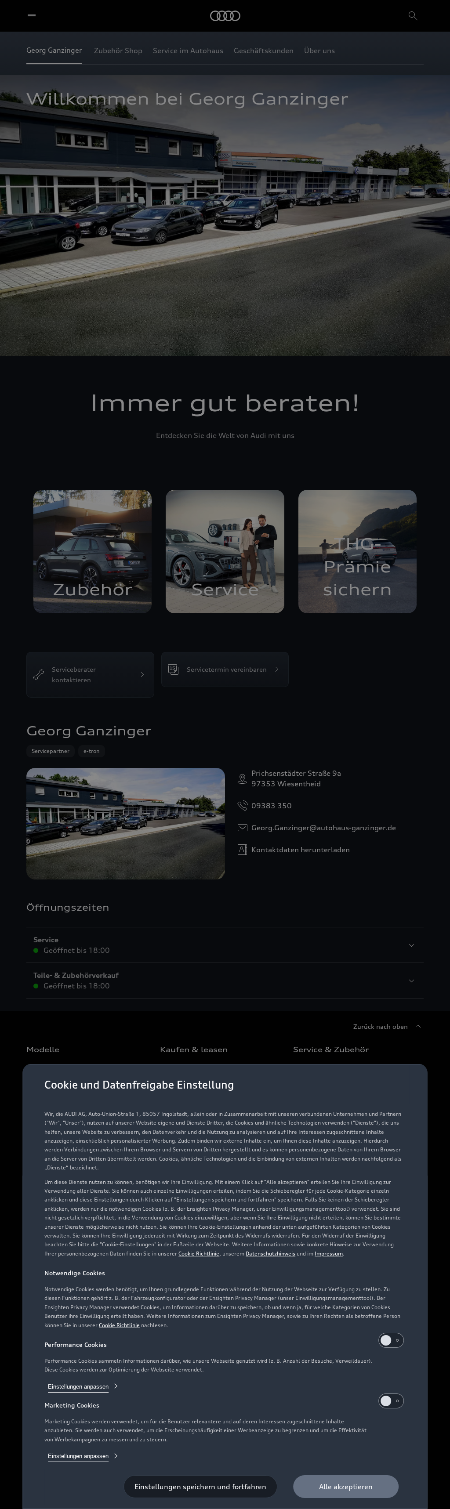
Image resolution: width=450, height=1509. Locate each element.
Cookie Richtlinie (198, 1253)
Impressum (329, 1253)
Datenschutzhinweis (270, 1253)
